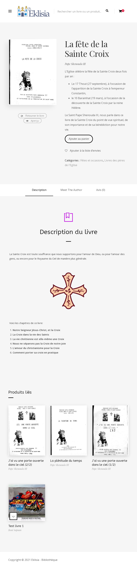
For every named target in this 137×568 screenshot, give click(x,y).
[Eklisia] (34, 11)
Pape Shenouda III (75, 64)
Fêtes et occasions (91, 160)
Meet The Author (71, 190)
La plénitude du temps (66, 461)
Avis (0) (100, 190)
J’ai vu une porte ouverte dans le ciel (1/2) (109, 462)
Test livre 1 (16, 526)
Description (39, 190)
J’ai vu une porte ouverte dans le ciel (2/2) (26, 462)
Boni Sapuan (14, 530)
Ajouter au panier (79, 138)
